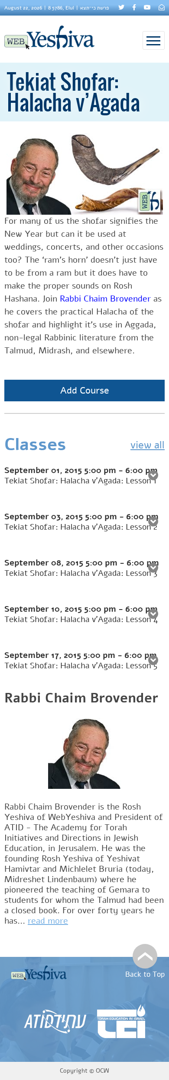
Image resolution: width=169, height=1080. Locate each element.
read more (48, 921)
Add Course (84, 390)
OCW (102, 1071)
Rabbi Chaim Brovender (105, 299)
